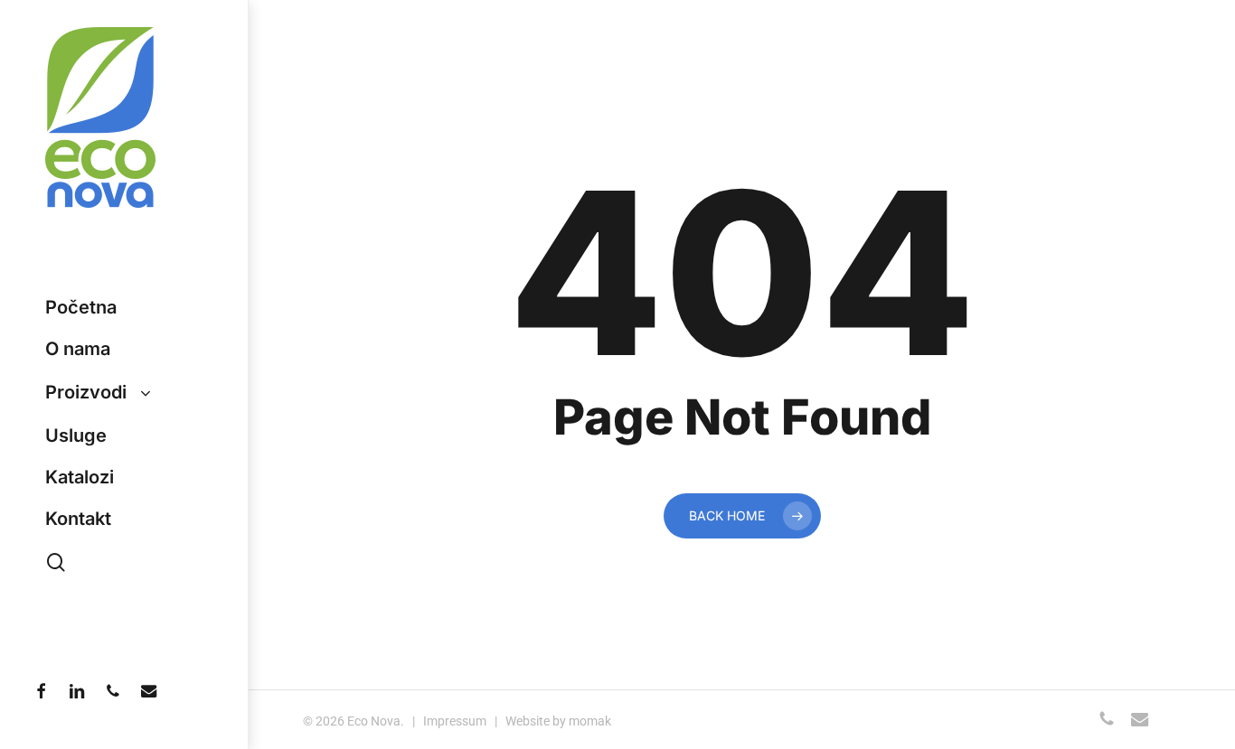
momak (590, 721)
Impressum (454, 721)
